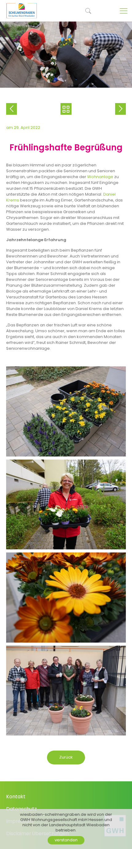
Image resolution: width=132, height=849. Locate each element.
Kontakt (15, 796)
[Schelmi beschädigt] (11, 109)
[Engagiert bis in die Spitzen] (120, 109)
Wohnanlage (100, 177)
